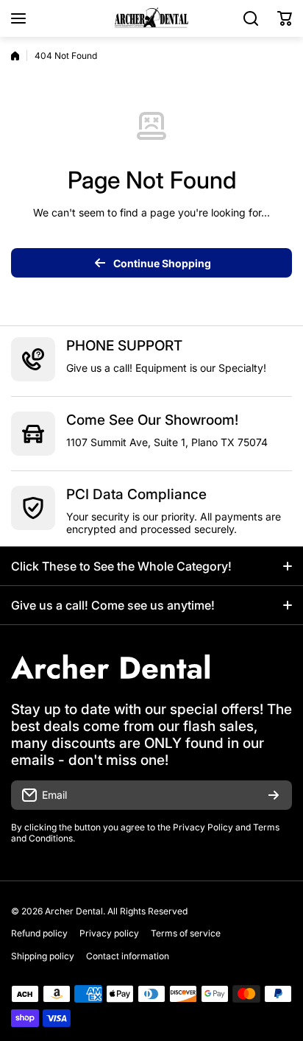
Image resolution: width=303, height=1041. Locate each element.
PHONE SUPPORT (124, 345)
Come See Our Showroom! (152, 420)
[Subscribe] (273, 795)
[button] (284, 18)
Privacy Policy (203, 827)
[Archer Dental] (151, 18)
